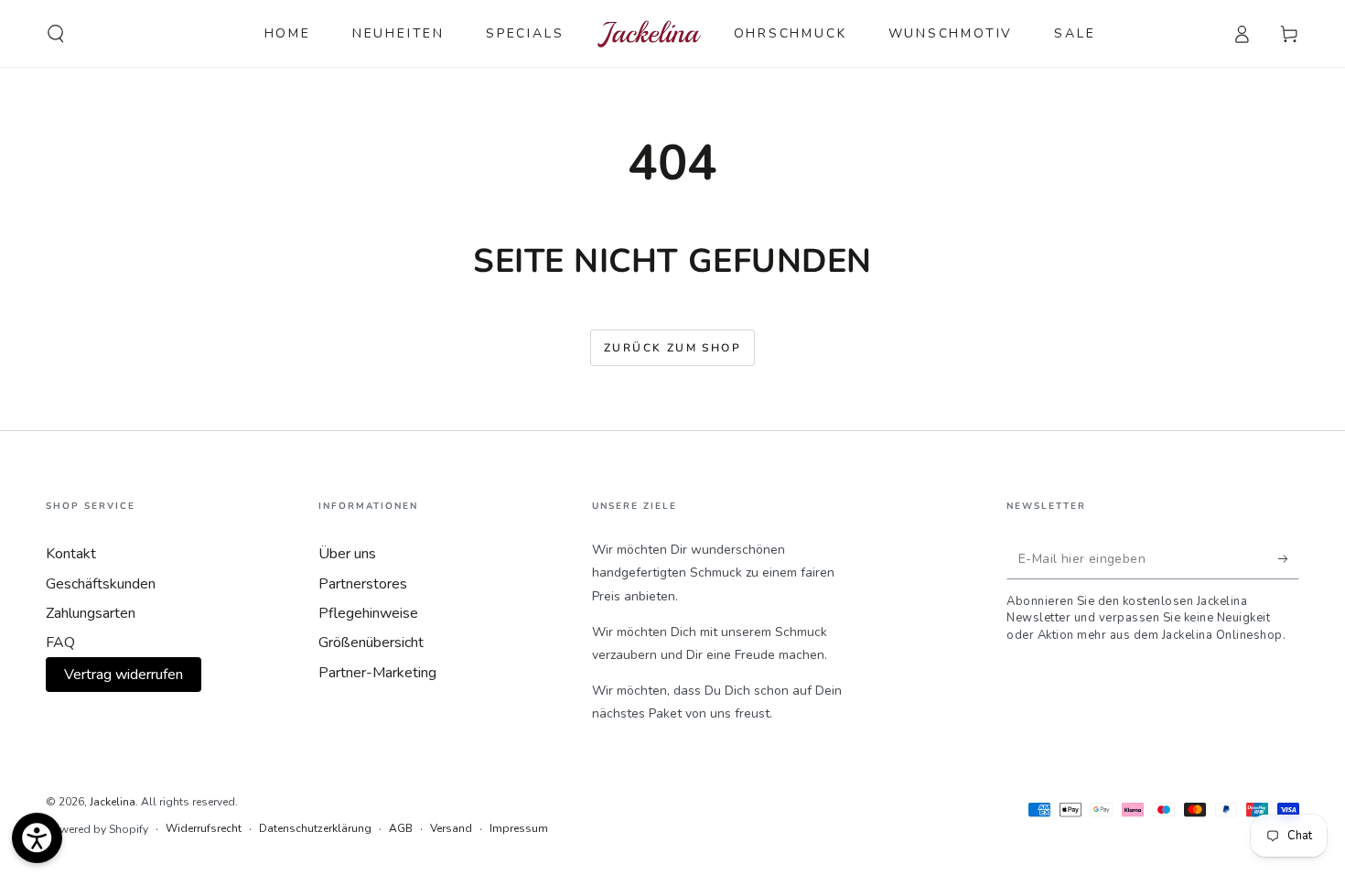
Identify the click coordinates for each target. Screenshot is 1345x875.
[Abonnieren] (1288, 558)
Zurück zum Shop (672, 347)
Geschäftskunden (101, 584)
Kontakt (71, 554)
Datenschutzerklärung (315, 828)
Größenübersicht (371, 642)
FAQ (60, 642)
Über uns (347, 554)
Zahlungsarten (90, 613)
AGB (401, 828)
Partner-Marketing (377, 673)
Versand (451, 828)
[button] (56, 34)
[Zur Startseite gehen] (649, 33)
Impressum (519, 828)
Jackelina (112, 801)
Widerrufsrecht (204, 828)
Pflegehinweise (368, 613)
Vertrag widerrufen (123, 674)
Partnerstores (362, 584)
